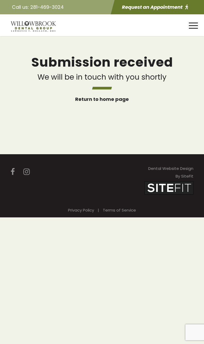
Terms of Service (119, 210)
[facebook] (13, 172)
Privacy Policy (81, 210)
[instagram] (26, 172)
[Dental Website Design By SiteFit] (168, 187)
